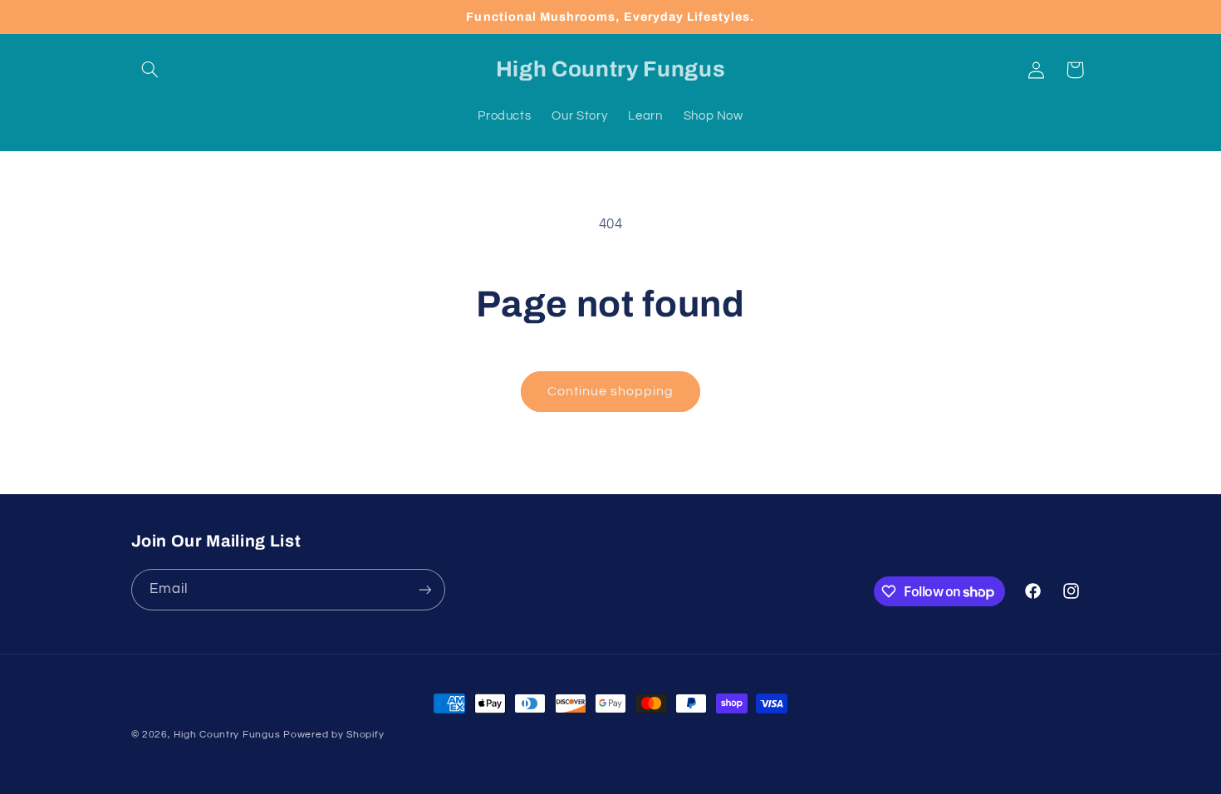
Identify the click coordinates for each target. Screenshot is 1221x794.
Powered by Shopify (333, 734)
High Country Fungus (227, 734)
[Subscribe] (424, 589)
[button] (150, 70)
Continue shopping (610, 391)
